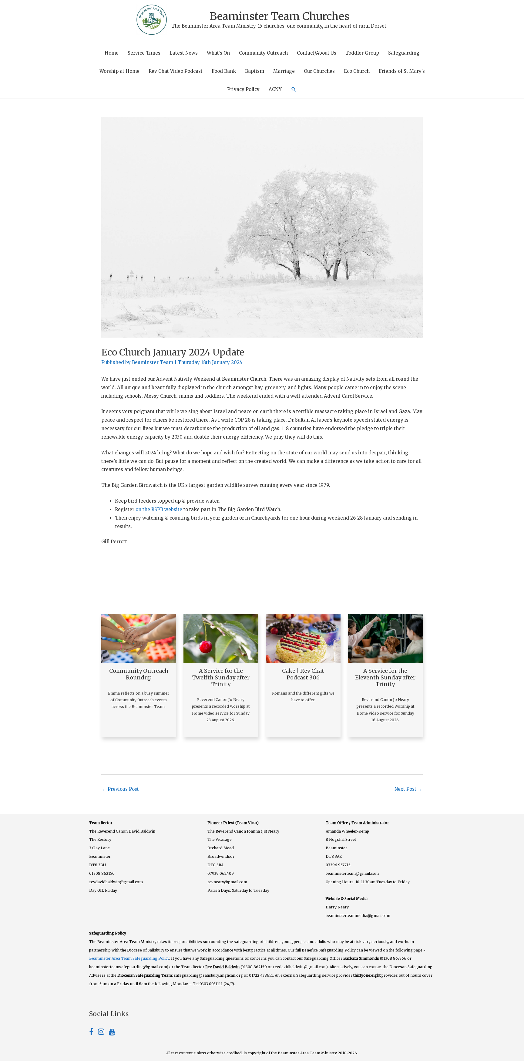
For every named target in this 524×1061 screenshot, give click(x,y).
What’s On (218, 53)
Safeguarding (403, 53)
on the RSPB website (159, 509)
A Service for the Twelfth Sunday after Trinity (221, 677)
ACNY (275, 89)
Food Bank (224, 71)
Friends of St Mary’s (402, 71)
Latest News (184, 53)
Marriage (284, 71)
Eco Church (357, 71)
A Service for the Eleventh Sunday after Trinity (385, 677)
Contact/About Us (316, 53)
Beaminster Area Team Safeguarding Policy (129, 958)
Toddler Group (362, 53)
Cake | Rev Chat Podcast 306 (303, 674)
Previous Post (120, 789)
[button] (294, 89)
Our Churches (319, 71)
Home (112, 53)
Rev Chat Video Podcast (176, 71)
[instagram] (103, 1033)
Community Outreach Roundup (138, 674)
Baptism (254, 71)
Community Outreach (263, 53)
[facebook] (93, 1033)
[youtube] (112, 1033)
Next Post (408, 789)
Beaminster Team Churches (279, 16)
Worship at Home (119, 71)
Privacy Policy (243, 89)
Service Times (144, 53)
